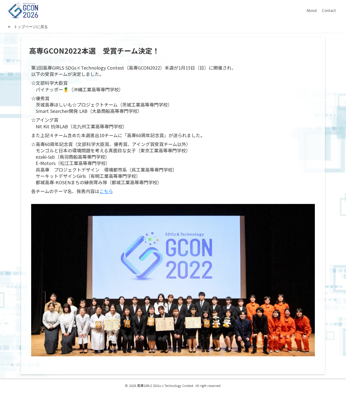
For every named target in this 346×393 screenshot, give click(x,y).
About (311, 10)
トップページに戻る (31, 26)
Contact (329, 10)
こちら (106, 191)
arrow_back (9, 27)
